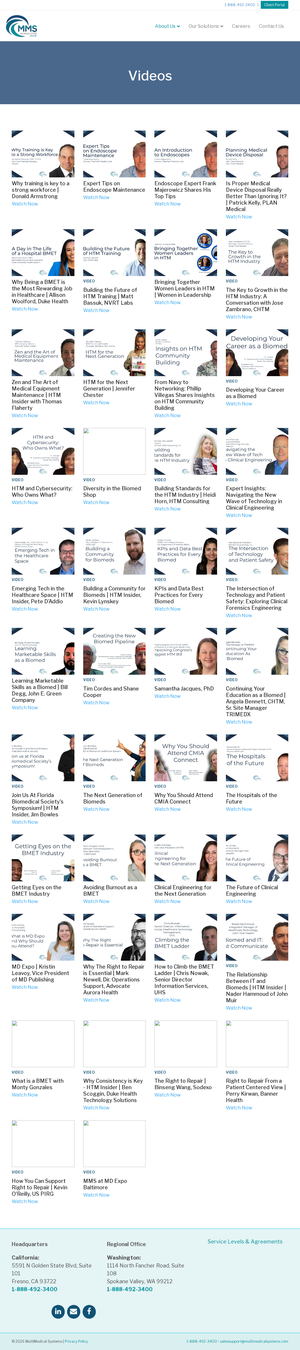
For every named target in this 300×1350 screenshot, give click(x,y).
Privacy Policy (76, 1341)
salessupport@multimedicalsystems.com (254, 1341)
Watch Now (25, 204)
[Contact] (73, 1312)
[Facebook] (89, 1312)
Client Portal (274, 5)
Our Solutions (204, 26)
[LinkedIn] (58, 1312)
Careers (241, 26)
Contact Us (271, 26)
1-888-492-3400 (240, 5)
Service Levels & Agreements (245, 1241)
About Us (165, 26)
